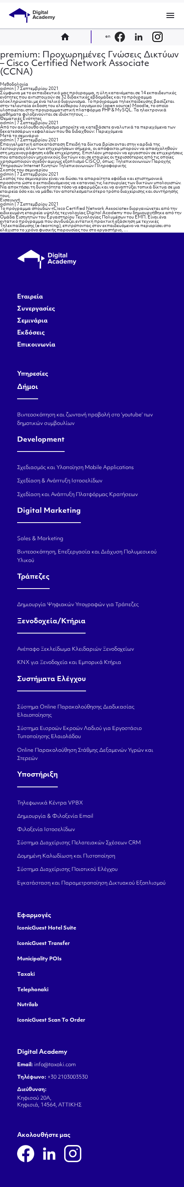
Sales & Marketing (40, 538)
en (107, 36)
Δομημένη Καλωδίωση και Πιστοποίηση (66, 856)
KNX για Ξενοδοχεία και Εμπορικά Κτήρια (69, 662)
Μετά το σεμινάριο (19, 136)
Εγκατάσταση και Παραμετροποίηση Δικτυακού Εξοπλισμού (91, 883)
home (67, 37)
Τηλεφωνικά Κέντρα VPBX (50, 803)
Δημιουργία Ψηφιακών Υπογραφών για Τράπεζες (78, 604)
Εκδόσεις (31, 333)
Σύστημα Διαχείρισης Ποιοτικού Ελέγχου (67, 869)
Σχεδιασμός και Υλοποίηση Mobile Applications (75, 467)
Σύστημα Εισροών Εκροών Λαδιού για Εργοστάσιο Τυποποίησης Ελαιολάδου (79, 732)
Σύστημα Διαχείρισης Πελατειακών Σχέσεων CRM (79, 843)
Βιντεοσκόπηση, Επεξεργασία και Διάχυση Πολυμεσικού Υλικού (87, 556)
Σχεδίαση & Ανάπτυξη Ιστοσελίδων (59, 481)
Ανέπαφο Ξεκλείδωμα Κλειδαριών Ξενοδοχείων (75, 649)
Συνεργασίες (36, 309)
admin (7, 89)
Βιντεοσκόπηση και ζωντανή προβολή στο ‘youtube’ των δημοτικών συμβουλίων (85, 419)
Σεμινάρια (32, 321)
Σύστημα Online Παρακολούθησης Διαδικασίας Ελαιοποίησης (75, 711)
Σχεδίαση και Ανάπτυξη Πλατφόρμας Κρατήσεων (77, 494)
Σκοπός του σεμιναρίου (24, 170)
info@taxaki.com (55, 1064)
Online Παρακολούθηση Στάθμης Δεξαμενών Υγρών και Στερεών (85, 754)
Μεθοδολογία (14, 84)
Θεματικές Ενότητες (21, 119)
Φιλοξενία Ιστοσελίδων (46, 829)
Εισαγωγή (10, 200)
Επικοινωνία (36, 345)
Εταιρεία (30, 297)
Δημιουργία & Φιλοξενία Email (55, 816)
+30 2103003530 (67, 1077)
